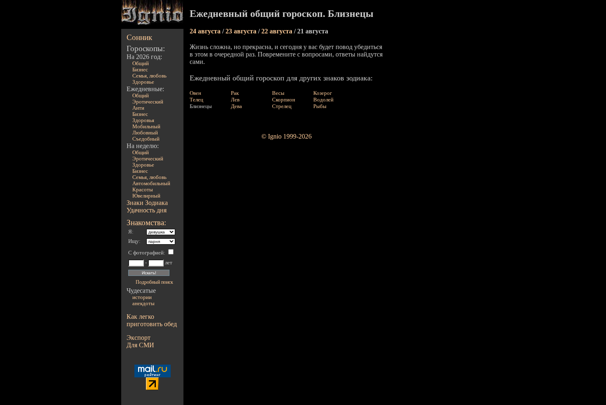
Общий (140, 63)
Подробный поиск (154, 282)
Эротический (147, 102)
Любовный (145, 133)
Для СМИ (140, 344)
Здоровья (143, 120)
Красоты (142, 190)
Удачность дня (147, 210)
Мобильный (146, 127)
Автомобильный (151, 183)
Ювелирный (146, 196)
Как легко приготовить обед (152, 320)
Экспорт (138, 337)
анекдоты (143, 303)
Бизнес (140, 70)
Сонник (139, 37)
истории (142, 297)
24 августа (206, 31)
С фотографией (146, 253)
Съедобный (146, 139)
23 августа (241, 31)
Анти (138, 108)
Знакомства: (146, 222)
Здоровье (143, 82)
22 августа (277, 31)
